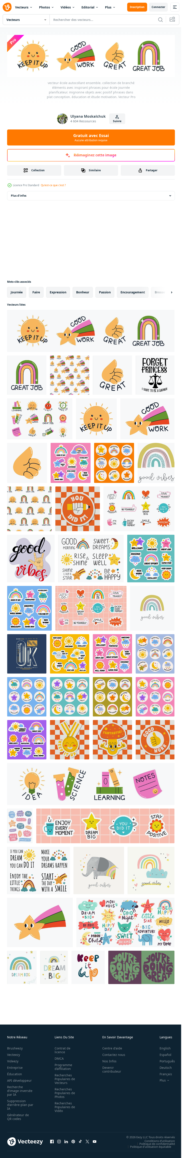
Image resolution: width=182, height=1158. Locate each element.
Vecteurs (21, 7)
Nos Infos (107, 1060)
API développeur (19, 1079)
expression (58, 291)
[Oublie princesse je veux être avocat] (155, 374)
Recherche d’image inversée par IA (18, 1090)
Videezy (12, 1060)
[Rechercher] (160, 19)
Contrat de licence (61, 1049)
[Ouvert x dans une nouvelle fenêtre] (87, 1140)
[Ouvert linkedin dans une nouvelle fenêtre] (66, 1140)
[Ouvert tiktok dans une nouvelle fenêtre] (80, 1140)
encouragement (133, 291)
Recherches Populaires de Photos (63, 1092)
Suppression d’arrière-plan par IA (17, 1104)
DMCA (57, 1057)
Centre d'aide (110, 1047)
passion (105, 291)
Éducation (14, 1073)
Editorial (87, 7)
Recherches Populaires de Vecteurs (63, 1078)
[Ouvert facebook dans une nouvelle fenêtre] (52, 1140)
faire (36, 291)
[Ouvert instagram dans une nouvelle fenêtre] (59, 1140)
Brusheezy (15, 1047)
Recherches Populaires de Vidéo (63, 1106)
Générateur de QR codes (18, 1116)
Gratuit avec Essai (91, 137)
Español (162, 1054)
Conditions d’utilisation (156, 1140)
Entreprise (15, 1067)
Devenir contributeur (109, 1069)
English (161, 1047)
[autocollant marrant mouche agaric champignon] (112, 739)
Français (162, 1073)
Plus (108, 7)
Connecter (158, 7)
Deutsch (162, 1067)
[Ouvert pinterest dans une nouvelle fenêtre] (73, 1140)
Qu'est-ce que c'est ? (53, 185)
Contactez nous (111, 1054)
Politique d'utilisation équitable (147, 1146)
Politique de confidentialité (154, 1143)
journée (17, 291)
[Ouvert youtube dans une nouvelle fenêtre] (94, 1140)
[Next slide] (164, 291)
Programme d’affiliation (62, 1066)
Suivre (117, 121)
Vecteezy (13, 1054)
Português (164, 1060)
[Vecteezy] (7, 7)
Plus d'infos (18, 195)
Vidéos (66, 7)
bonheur (82, 291)
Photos (44, 7)
